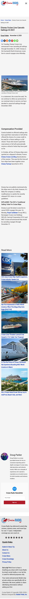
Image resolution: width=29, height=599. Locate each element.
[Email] (17, 41)
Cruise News (8, 20)
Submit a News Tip (8, 547)
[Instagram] (11, 537)
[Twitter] (9, 537)
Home (2, 20)
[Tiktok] (16, 537)
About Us (5, 550)
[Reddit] (7, 41)
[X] (4, 41)
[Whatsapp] (15, 41)
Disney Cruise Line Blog (8, 157)
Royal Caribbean (12, 213)
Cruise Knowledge (8, 559)
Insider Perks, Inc (21, 594)
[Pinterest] (12, 41)
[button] (26, 3)
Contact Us (5, 553)
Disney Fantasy (6, 164)
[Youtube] (14, 537)
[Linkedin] (9, 41)
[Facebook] (2, 41)
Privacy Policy (6, 562)
